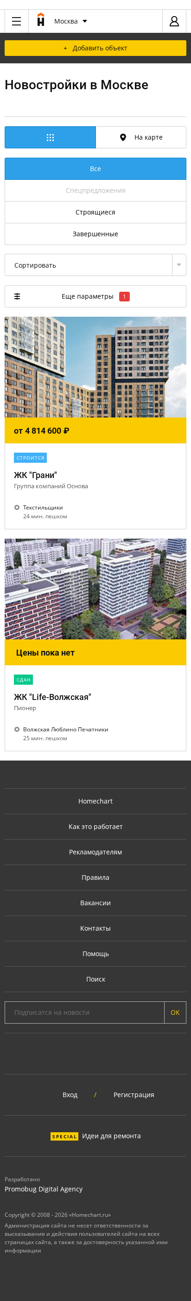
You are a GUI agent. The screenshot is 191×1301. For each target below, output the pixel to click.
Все (95, 168)
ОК (175, 1012)
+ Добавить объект (95, 47)
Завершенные (95, 233)
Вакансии (95, 902)
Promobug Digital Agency (44, 1188)
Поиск (95, 979)
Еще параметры (94, 296)
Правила (95, 877)
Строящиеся (95, 212)
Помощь (96, 953)
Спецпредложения (96, 190)
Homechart (95, 801)
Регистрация (134, 1094)
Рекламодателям (95, 851)
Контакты (95, 928)
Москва (66, 21)
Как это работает (96, 826)
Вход (70, 1094)
